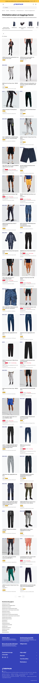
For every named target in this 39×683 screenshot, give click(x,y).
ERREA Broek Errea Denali (25, 445)
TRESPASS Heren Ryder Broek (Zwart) (27, 250)
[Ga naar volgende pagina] (23, 596)
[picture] (10, 47)
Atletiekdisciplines (5, 632)
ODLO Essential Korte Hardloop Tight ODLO (10, 195)
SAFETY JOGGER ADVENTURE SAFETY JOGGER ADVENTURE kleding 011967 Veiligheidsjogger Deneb (10, 446)
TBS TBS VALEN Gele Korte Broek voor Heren (28, 195)
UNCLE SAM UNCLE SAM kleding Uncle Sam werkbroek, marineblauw (10, 307)
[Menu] (3, 4)
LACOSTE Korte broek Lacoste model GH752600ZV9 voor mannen (28, 557)
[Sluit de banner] (36, 1)
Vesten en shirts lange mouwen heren (6, 28)
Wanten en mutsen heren (22, 28)
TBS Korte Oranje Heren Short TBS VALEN (27, 278)
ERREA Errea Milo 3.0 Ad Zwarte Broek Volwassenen (28, 110)
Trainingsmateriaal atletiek (7, 624)
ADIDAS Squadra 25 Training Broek (9, 109)
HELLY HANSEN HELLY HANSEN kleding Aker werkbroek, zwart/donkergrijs (10, 137)
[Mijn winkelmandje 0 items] (36, 4)
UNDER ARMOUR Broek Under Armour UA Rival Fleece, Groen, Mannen (27, 502)
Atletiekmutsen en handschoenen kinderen (10, 614)
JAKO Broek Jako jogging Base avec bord (9, 333)
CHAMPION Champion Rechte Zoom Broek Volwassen (27, 361)
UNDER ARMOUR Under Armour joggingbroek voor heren (26, 530)
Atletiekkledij (4, 630)
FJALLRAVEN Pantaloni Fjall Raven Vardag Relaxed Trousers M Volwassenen (27, 475)
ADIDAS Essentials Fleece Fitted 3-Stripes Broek (9, 224)
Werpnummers (4, 621)
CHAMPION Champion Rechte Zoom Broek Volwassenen (27, 417)
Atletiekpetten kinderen (6, 627)
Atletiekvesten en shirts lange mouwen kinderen (11, 615)
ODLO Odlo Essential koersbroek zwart (28, 307)
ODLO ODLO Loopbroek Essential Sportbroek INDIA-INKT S (9, 557)
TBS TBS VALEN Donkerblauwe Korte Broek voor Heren (27, 166)
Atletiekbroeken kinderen (6, 617)
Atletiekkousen (5, 626)
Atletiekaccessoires (5, 629)
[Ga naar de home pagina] (18, 4)
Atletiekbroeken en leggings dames (8, 605)
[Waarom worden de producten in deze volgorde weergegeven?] (2, 36)
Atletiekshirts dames (6, 611)
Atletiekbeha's (4, 620)
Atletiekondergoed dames (7, 618)
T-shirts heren (14, 27)
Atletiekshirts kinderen (6, 612)
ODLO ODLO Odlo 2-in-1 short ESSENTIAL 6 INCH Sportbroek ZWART (10, 166)
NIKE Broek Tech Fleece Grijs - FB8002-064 (10, 84)
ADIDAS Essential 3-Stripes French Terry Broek (28, 137)
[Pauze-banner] (34, 1)
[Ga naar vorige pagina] (15, 596)
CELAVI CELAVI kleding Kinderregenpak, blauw (10, 251)
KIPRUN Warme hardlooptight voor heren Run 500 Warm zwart (27, 58)
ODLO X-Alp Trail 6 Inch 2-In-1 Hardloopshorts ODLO (8, 278)
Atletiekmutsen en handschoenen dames (9, 608)
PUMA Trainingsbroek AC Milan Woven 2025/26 (10, 361)
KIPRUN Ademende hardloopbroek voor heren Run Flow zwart (10, 58)
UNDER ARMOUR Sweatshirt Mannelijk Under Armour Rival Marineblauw (28, 586)
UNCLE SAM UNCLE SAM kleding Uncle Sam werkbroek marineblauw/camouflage (28, 224)
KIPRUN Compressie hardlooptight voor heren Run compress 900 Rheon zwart (28, 84)
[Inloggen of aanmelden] (33, 4)
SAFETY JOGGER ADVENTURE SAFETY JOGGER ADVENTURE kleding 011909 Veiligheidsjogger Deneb (10, 503)
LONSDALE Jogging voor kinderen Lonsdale (9, 530)
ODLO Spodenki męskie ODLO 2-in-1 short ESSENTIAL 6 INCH (9, 417)
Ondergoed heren (30, 27)
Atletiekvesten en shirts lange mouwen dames (10, 609)
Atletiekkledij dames (6, 623)
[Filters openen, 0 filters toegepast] (3, 33)
